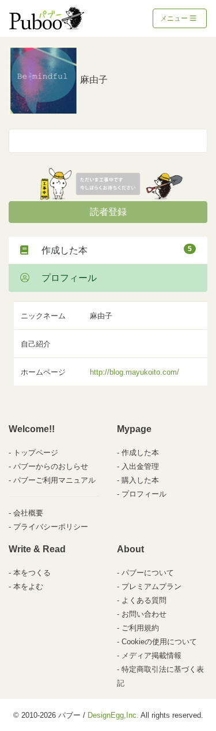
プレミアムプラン (151, 586)
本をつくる (32, 572)
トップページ (35, 452)
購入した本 (140, 480)
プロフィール (64, 278)
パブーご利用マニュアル (54, 480)
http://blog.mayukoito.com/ (134, 372)
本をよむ (28, 586)
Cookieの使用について (159, 641)
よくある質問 (144, 600)
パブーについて (148, 572)
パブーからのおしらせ (50, 466)
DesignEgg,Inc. (113, 715)
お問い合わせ (144, 614)
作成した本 (112, 250)
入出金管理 (140, 466)
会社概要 (28, 513)
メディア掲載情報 (151, 655)
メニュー (175, 18)
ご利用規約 (140, 628)
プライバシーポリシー (50, 526)
